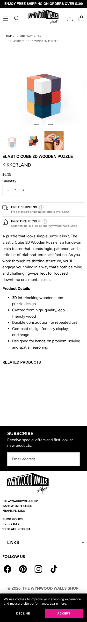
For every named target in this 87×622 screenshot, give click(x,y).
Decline (23, 613)
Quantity (9, 181)
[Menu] (5, 18)
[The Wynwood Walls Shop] (43, 18)
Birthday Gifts (30, 35)
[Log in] (70, 18)
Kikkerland (16, 165)
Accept (63, 613)
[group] (12, 140)
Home (10, 35)
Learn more (58, 603)
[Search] (16, 18)
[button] (81, 18)
